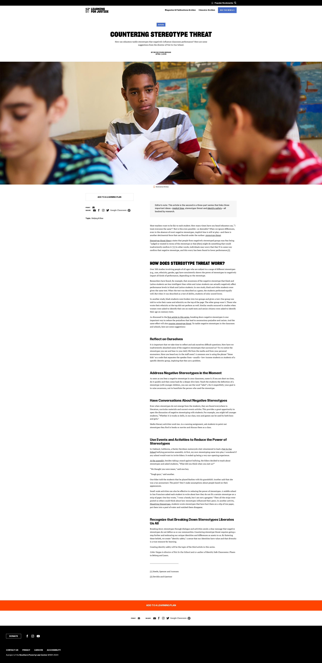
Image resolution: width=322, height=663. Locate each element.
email (94, 210)
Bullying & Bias (97, 218)
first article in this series (178, 317)
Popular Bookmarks (224, 3)
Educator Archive (207, 10)
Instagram (103, 210)
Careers (38, 650)
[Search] (235, 3)
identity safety (214, 208)
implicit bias (178, 208)
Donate (13, 636)
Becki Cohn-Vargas (162, 52)
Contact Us (12, 650)
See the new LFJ (227, 10)
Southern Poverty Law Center (33, 655)
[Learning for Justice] (99, 10)
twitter (108, 210)
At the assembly (157, 460)
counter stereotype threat (180, 323)
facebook (99, 210)
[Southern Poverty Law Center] (88, 10)
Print (88, 207)
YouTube (38, 636)
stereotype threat (213, 235)
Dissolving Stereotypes (160, 504)
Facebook (27, 636)
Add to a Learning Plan (109, 197)
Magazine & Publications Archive (180, 10)
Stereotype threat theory (161, 240)
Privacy (26, 650)
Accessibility (54, 650)
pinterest (129, 210)
